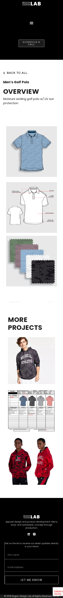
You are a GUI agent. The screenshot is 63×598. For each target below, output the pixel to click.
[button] (31, 23)
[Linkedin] (28, 534)
